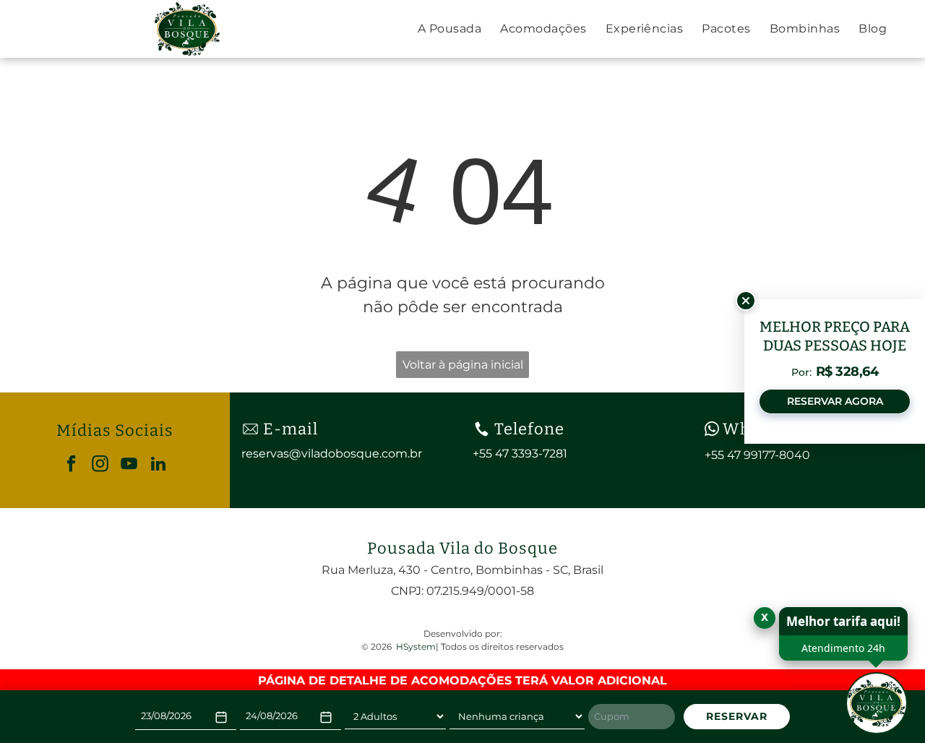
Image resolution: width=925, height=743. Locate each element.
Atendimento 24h (843, 648)
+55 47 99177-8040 (757, 455)
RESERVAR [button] (736, 716)
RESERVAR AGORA (835, 401)
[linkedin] (158, 465)
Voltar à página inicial (463, 365)
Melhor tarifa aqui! (843, 621)
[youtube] (129, 465)
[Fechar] (746, 301)
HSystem (416, 646)
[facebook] (71, 465)
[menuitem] (449, 29)
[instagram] (100, 465)
